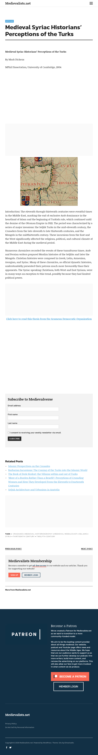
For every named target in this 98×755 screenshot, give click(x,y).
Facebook (7, 747)
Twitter (11, 747)
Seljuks (83, 533)
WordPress (47, 742)
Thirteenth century (24, 536)
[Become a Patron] (70, 680)
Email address (14, 405)
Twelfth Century (45, 536)
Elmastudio (69, 742)
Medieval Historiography (38, 533)
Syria (8, 536)
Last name (12, 423)
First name (13, 414)
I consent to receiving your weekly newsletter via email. (35, 432)
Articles (9, 21)
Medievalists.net (18, 3)
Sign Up (14, 575)
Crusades (18, 533)
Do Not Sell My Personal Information (19, 727)
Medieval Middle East (65, 533)
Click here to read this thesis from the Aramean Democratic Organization (49, 319)
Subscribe (14, 438)
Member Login (31, 575)
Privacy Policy (11, 723)
